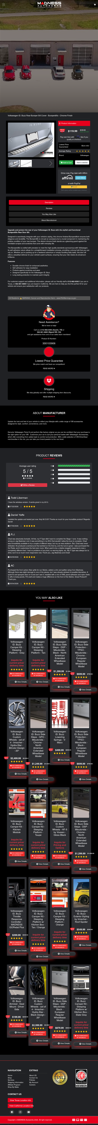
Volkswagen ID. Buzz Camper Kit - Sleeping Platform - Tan (38, 647)
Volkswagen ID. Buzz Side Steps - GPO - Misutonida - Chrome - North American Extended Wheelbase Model (38, 744)
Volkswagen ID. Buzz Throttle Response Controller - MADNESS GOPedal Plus (16, 919)
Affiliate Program (14, 1085)
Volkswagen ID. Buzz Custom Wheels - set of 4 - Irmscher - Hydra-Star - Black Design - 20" (38, 1008)
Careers (32, 1085)
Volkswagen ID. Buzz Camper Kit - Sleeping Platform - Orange (59, 917)
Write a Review (29, 485)
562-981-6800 (20, 284)
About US (32, 1075)
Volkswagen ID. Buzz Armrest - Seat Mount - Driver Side (16, 1004)
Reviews (49, 208)
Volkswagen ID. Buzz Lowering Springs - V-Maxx (60, 737)
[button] (51, 139)
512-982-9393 (73, 281)
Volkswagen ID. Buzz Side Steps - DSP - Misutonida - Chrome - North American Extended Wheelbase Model (81, 833)
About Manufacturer (49, 220)
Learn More (80, 178)
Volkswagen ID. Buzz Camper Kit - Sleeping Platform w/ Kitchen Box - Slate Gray (81, 1006)
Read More (48, 368)
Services (11, 1080)
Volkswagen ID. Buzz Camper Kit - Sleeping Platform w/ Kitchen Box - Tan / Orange (38, 919)
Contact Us (33, 1078)
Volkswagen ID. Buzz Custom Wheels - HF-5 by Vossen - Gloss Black (59, 827)
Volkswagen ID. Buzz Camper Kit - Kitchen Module (16, 826)
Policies (32, 1080)
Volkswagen (84, 155)
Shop (10, 1078)
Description (49, 202)
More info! (85, 145)
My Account (33, 1082)
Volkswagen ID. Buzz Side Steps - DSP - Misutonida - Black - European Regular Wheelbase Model (60, 1009)
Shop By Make (13, 1087)
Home (10, 1075)
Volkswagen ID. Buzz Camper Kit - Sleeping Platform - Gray (16, 647)
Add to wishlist (82, 162)
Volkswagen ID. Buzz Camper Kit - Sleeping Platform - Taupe (38, 827)
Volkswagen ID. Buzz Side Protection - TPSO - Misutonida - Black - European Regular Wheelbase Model (81, 744)
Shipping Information (15, 1082)
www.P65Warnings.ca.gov (66, 298)
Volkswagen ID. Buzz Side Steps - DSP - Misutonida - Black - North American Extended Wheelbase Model (60, 652)
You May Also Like (49, 214)
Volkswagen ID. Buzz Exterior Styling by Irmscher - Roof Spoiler (81, 916)
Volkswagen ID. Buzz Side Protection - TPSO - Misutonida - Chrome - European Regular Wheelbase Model (81, 654)
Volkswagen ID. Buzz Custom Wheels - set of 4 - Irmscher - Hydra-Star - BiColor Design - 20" (16, 741)
